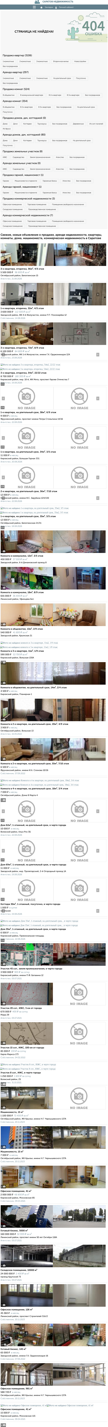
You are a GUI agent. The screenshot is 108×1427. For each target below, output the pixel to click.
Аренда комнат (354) (15, 101)
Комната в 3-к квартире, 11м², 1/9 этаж (22, 651)
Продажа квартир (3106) (17, 55)
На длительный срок (62, 78)
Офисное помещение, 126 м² (17, 1310)
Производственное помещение (42, 209)
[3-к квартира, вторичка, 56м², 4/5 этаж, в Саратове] (27, 266)
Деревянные (78, 124)
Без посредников (10, 66)
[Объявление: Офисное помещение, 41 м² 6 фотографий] (47, 1405)
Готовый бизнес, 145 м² (13, 1349)
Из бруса (7, 129)
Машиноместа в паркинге (26, 181)
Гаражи (6, 181)
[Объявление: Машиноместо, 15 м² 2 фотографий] (53, 1149)
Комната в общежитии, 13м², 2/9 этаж (22, 629)
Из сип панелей (96, 124)
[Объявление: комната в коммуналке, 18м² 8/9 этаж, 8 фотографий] (53, 589)
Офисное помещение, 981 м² (17, 1389)
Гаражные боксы (50, 181)
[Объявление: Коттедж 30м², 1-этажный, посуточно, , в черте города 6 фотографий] (27, 901)
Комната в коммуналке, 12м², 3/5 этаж (22, 556)
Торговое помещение (36, 204)
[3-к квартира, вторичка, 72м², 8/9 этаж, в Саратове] (27, 345)
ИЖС (5, 157)
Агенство (60, 157)
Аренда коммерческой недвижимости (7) (28, 215)
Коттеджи (27, 124)
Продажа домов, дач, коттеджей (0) (24, 118)
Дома (5, 124)
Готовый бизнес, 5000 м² (14, 1231)
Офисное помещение (12, 204)
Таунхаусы (42, 124)
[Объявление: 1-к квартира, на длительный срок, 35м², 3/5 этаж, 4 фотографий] (34, 508)
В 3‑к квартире (73, 95)
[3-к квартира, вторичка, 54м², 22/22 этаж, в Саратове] (30, 364)
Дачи (15, 124)
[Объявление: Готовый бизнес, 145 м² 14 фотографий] (53, 1346)
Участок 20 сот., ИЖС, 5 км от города (21, 1008)
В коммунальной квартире (31, 95)
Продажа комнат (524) (16, 89)
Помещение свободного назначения (68, 204)
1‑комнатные (8, 61)
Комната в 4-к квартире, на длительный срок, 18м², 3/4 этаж (34, 789)
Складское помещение (12, 209)
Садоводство (18, 157)
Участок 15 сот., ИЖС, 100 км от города (22, 1048)
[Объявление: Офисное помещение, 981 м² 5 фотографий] (53, 1386)
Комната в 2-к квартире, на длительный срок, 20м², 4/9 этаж (34, 724)
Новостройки (80, 61)
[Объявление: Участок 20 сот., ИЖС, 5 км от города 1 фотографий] (53, 1005)
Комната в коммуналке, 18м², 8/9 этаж (22, 592)
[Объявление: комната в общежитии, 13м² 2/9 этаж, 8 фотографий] (53, 626)
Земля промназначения (40, 157)
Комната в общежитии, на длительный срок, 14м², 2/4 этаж (34, 688)
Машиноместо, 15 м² (12, 1112)
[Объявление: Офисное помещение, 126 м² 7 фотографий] (53, 1307)
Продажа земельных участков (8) (22, 151)
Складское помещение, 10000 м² (19, 1270)
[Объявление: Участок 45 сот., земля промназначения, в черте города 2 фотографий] (53, 966)
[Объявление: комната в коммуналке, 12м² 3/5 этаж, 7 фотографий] (53, 553)
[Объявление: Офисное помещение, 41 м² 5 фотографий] (53, 1188)
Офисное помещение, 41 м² (16, 1191)
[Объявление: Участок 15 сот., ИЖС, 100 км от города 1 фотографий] (53, 1045)
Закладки (49, 7)
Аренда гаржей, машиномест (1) (22, 187)
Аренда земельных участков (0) (21, 163)
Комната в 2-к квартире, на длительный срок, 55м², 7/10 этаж (35, 764)
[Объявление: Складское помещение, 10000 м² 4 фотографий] (53, 1267)
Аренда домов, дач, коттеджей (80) (24, 135)
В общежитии (8, 95)
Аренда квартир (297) (16, 72)
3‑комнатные (42, 61)
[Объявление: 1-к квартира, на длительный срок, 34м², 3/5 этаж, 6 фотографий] (27, 449)
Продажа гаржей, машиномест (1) (23, 175)
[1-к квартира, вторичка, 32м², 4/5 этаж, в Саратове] (27, 305)
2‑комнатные (25, 61)
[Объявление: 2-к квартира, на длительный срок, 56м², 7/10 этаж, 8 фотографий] (27, 488)
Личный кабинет (66, 7)
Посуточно (81, 78)
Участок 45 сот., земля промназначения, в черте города (31, 969)
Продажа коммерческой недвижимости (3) (29, 198)
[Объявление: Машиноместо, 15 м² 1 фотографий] (53, 1109)
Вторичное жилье (60, 61)
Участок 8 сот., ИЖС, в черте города (21, 1073)
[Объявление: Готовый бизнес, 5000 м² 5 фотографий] (53, 1228)
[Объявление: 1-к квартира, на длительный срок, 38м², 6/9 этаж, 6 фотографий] (27, 409)
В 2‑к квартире (55, 95)
